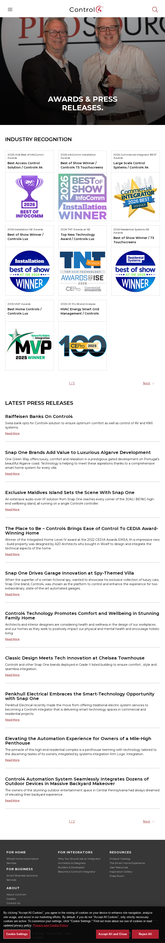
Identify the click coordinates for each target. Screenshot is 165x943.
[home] (82, 9)
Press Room (117, 876)
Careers (11, 898)
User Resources (119, 867)
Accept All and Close (112, 934)
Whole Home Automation (22, 858)
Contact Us (13, 903)
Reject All (145, 934)
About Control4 (16, 894)
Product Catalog (120, 858)
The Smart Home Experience (127, 863)
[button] (10, 9)
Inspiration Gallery (121, 871)
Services (11, 863)
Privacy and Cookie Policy (50, 925)
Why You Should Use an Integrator (79, 858)
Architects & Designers (72, 863)
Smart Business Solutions (22, 875)
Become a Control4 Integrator (76, 871)
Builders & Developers (71, 867)
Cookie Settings (17, 934)
